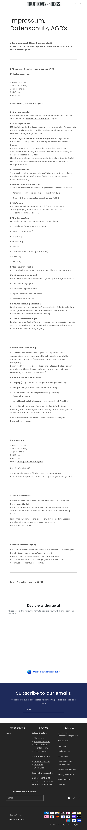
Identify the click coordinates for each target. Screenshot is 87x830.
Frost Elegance (41, 751)
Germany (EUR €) (15, 819)
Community (63, 756)
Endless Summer (42, 741)
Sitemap (61, 785)
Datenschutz (63, 741)
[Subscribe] (61, 709)
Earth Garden (40, 744)
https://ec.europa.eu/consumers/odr (35, 553)
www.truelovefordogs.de (38, 118)
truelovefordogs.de (62, 825)
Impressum (62, 746)
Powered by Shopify (74, 825)
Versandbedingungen (67, 769)
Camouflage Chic (42, 761)
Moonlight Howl (41, 748)
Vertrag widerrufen (66, 774)
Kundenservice (64, 751)
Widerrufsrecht (64, 779)
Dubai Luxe (39, 768)
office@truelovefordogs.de (30, 103)
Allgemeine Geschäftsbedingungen (68, 734)
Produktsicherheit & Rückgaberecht (66, 762)
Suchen (9, 733)
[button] (6, 3)
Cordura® (38, 764)
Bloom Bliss (39, 738)
